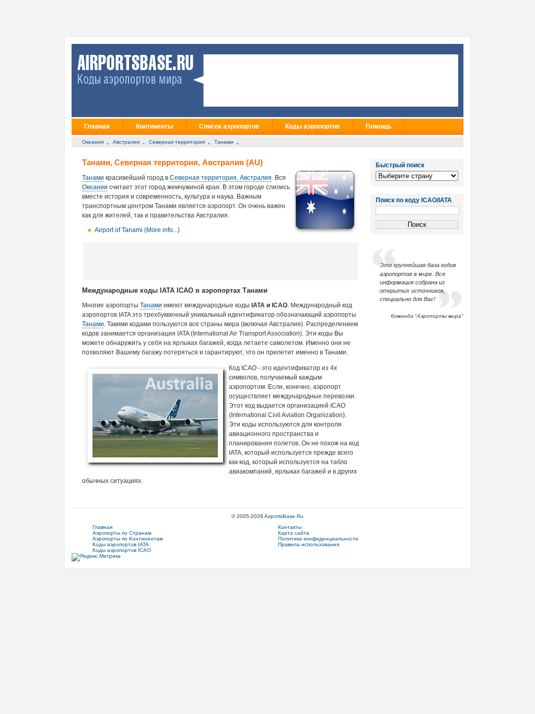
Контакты (289, 527)
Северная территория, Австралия (221, 177)
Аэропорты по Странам (122, 533)
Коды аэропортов (312, 126)
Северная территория (177, 142)
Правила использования (308, 544)
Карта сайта (293, 533)
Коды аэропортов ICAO (121, 550)
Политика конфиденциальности (318, 539)
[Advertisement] (220, 261)
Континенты (154, 126)
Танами (224, 142)
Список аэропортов (229, 126)
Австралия (126, 142)
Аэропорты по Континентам (127, 539)
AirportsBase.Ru (284, 516)
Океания (92, 142)
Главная (97, 126)
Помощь (378, 126)
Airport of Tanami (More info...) (137, 230)
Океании (95, 187)
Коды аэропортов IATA (120, 544)
